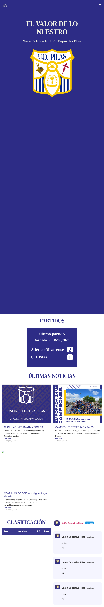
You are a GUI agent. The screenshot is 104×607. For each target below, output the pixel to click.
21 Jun (64, 569)
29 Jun (64, 543)
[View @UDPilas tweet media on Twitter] (63, 547)
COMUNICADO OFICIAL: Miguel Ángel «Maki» (25, 495)
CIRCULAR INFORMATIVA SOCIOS (23, 427)
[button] (100, 5)
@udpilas (90, 537)
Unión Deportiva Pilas (73, 536)
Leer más (7, 438)
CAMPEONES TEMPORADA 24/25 (74, 427)
